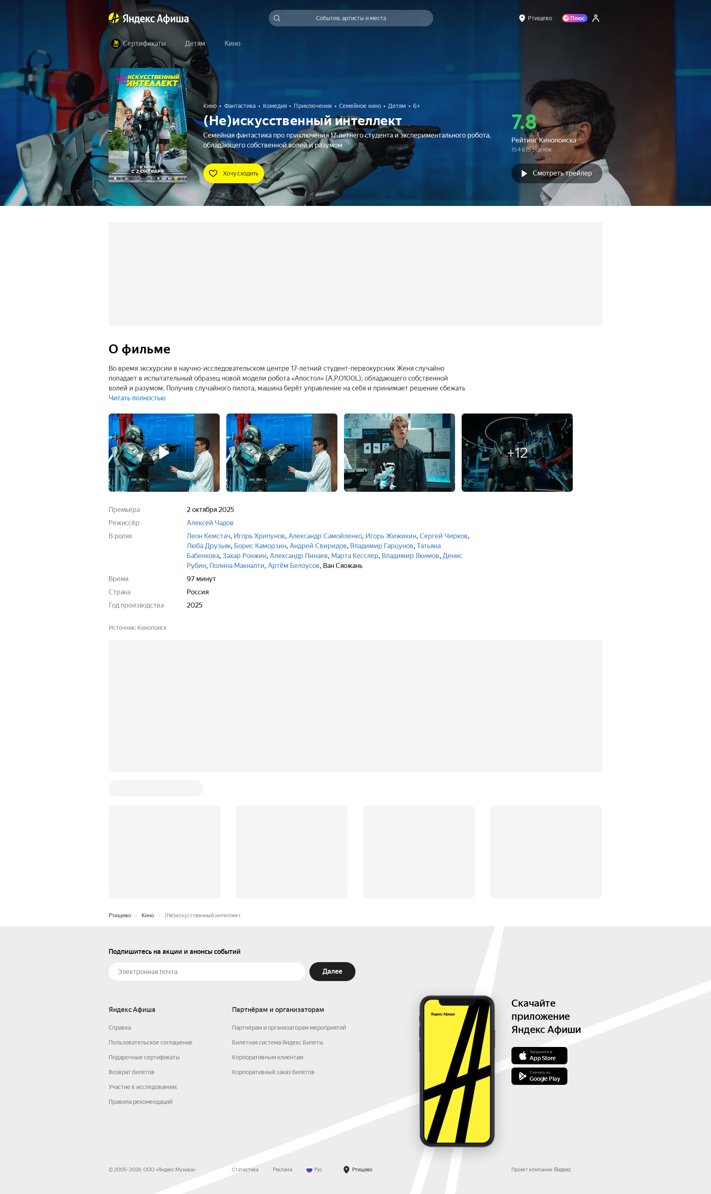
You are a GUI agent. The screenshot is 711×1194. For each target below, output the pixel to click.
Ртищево (120, 790)
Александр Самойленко (325, 536)
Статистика (245, 1045)
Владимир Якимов (410, 556)
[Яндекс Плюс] (575, 18)
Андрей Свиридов (318, 546)
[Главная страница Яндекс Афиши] (114, 18)
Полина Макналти (237, 566)
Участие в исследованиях (143, 962)
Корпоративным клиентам (267, 932)
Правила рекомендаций (140, 977)
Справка (120, 903)
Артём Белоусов (294, 566)
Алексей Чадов (210, 523)
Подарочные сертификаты (144, 932)
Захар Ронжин (245, 556)
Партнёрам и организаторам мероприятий (289, 903)
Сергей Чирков (444, 536)
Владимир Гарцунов (382, 546)
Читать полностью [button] (137, 398)
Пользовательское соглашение (151, 917)
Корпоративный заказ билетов (273, 947)
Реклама (282, 1045)
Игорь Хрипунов (259, 536)
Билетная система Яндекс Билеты (277, 917)
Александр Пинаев (299, 556)
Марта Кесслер (355, 556)
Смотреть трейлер (562, 173)
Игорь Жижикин (390, 536)
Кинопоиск (152, 627)
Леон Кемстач (208, 536)
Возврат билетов (132, 947)
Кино (148, 790)
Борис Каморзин (260, 546)
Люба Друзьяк (209, 546)
